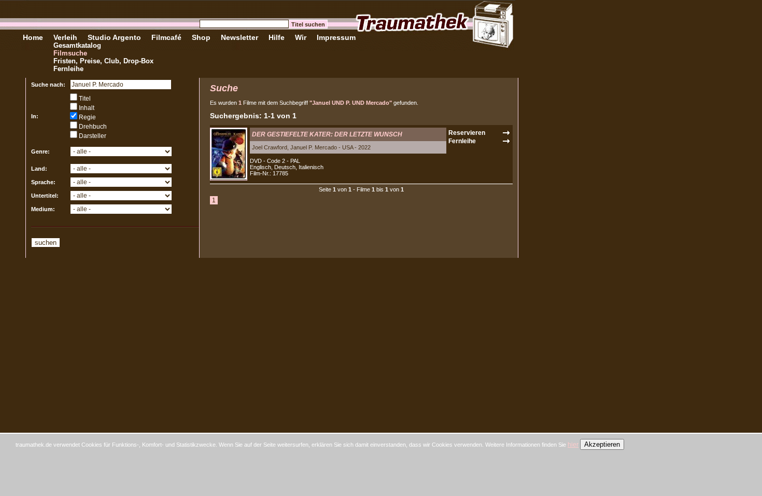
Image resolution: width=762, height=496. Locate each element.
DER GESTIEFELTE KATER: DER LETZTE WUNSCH (327, 134)
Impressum (336, 37)
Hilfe (277, 37)
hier (573, 444)
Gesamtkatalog (77, 45)
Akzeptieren (602, 444)
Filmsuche (70, 53)
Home (33, 37)
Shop (201, 37)
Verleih (65, 37)
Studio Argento (114, 37)
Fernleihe (68, 69)
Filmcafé (166, 37)
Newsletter (239, 37)
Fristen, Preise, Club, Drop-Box (103, 61)
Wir (300, 37)
